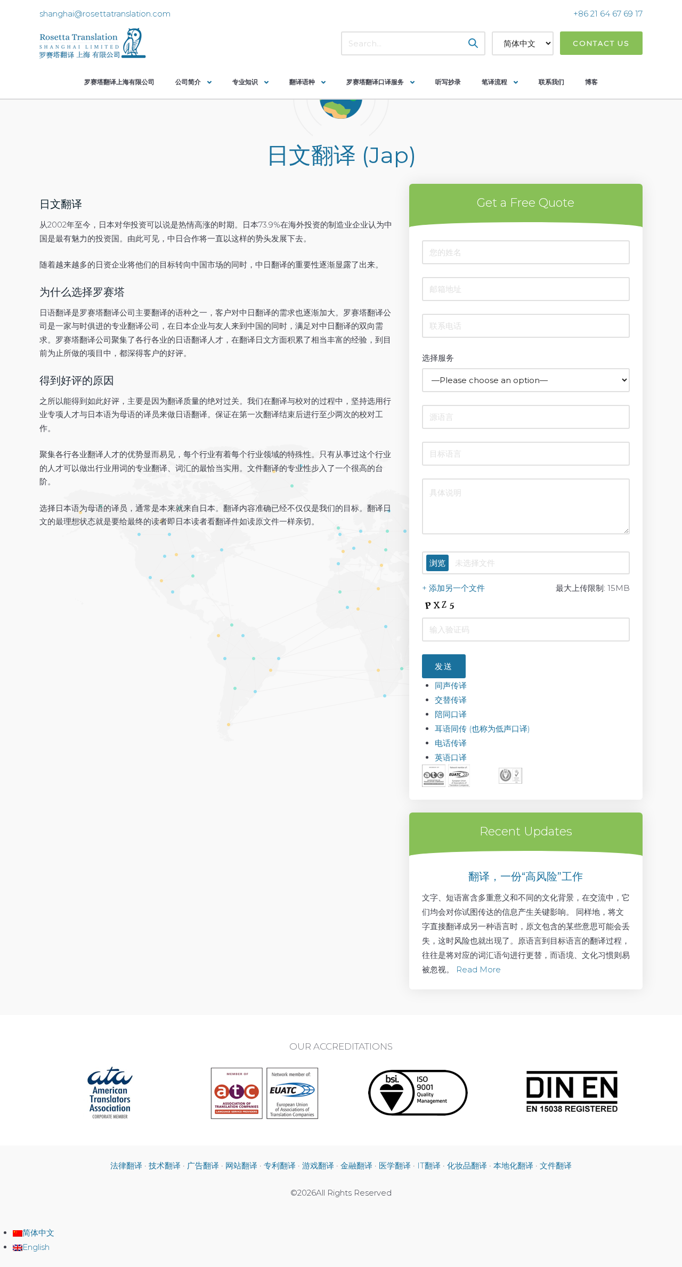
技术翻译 (165, 1165)
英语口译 (451, 757)
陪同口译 (451, 714)
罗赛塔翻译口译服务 (375, 82)
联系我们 (551, 82)
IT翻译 (429, 1165)
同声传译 (451, 685)
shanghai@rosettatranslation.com (104, 14)
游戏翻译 (318, 1165)
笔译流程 (494, 82)
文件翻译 (556, 1165)
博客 (591, 82)
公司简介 (188, 82)
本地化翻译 (513, 1165)
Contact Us (601, 43)
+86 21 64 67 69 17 (608, 14)
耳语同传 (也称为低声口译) (482, 729)
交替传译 (451, 700)
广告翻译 (203, 1165)
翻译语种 (302, 82)
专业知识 (245, 82)
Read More (478, 969)
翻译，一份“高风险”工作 (525, 876)
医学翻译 (395, 1165)
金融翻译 (356, 1165)
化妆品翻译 (467, 1165)
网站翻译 (241, 1165)
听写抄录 (448, 82)
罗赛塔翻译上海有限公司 (119, 82)
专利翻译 (280, 1165)
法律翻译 (126, 1165)
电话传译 (451, 743)
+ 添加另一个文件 (453, 588)
